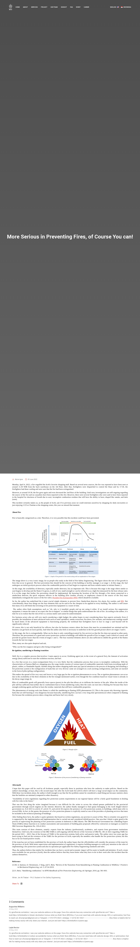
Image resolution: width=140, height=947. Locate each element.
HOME (18, 7)
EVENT (78, 7)
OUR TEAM (54, 7)
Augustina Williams (16, 907)
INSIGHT (64, 7)
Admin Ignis (19, 479)
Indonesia (127, 7)
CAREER (86, 7)
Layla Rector (14, 928)
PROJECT (44, 7)
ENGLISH (113, 7)
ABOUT (25, 7)
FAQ (71, 7)
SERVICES (34, 7)
